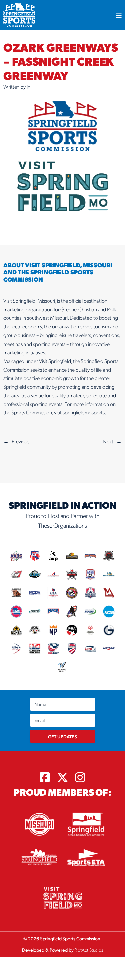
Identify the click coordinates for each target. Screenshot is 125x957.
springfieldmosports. (84, 412)
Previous (20, 441)
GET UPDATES (62, 736)
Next (108, 441)
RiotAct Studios (89, 950)
